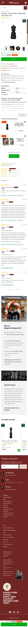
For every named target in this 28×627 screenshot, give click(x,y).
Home (2, 11)
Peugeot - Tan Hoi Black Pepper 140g (20, 140)
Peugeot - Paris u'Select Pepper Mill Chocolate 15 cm (19, 124)
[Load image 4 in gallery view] (23, 48)
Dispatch (5, 546)
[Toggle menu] (3, 2)
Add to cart (14, 156)
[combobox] (14, 8)
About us (5, 542)
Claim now (23, 466)
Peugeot (7, 11)
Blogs (4, 532)
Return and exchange (8, 537)
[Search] (25, 8)
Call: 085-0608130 (7, 497)
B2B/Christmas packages (9, 530)
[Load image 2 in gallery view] (12, 48)
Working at (5, 539)
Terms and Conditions (8, 527)
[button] (26, 3)
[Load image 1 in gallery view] (6, 48)
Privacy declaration (8, 544)
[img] (4, 185)
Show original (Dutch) (8, 268)
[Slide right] (26, 48)
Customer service (7, 535)
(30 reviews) (9, 17)
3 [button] (14, 289)
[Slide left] (1, 48)
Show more (22, 115)
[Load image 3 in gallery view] (18, 48)
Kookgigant (16, 618)
